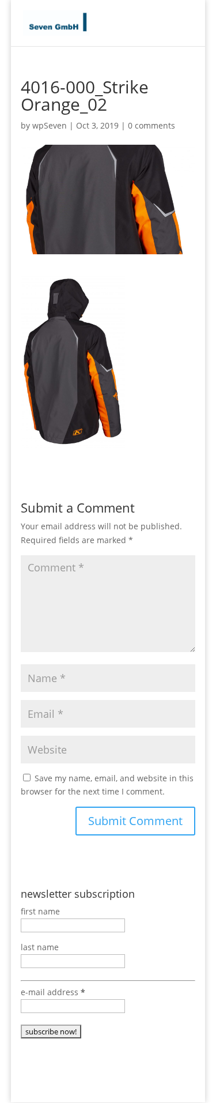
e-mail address (53, 992)
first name (40, 911)
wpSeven (49, 125)
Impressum (161, 1087)
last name (40, 947)
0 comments (151, 125)
